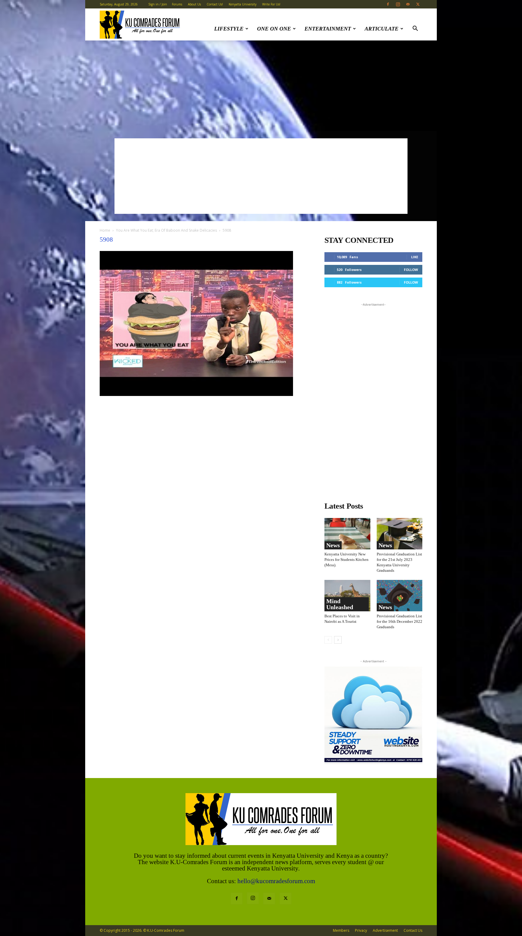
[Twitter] (417, 4)
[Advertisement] (261, 85)
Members (341, 930)
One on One (274, 29)
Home (105, 230)
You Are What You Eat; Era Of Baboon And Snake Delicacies (166, 230)
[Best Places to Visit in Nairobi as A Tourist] (347, 595)
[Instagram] (397, 4)
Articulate (381, 29)
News (333, 545)
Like (414, 257)
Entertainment (327, 29)
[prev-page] (328, 640)
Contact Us (413, 930)
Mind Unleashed (339, 604)
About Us (194, 4)
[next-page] (338, 640)
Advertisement (385, 930)
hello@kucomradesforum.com (276, 881)
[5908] (196, 394)
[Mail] (407, 4)
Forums (177, 4)
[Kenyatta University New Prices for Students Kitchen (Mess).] (347, 533)
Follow (411, 269)
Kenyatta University (242, 4)
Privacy (361, 930)
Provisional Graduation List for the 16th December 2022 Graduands (399, 621)
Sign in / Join (157, 4)
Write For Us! (271, 4)
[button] (415, 29)
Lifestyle (228, 29)
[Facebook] (387, 4)
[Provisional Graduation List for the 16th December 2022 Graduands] (400, 595)
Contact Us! (215, 4)
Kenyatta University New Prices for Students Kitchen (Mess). (346, 559)
